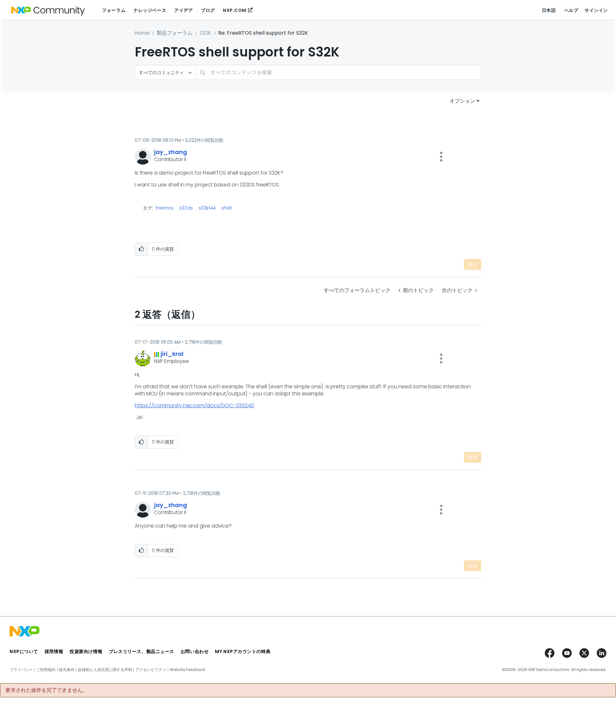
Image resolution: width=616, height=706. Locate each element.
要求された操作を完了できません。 (46, 690)
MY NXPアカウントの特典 (242, 651)
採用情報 (54, 651)
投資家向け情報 (86, 651)
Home (142, 33)
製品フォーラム (175, 33)
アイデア (183, 10)
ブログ (208, 10)
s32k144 (207, 208)
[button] (441, 157)
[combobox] (338, 72)
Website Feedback (187, 670)
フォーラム (113, 10)
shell (226, 208)
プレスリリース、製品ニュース (141, 651)
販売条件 (66, 670)
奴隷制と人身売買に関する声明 (105, 670)
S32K (205, 33)
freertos (165, 208)
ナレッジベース (149, 10)
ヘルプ (571, 10)
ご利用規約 (46, 670)
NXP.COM (234, 10)
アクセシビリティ (150, 670)
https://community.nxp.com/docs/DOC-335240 (194, 405)
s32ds (186, 208)
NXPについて (24, 651)
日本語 (549, 10)
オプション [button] (462, 101)
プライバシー (21, 670)
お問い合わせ (195, 651)
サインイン (596, 10)
